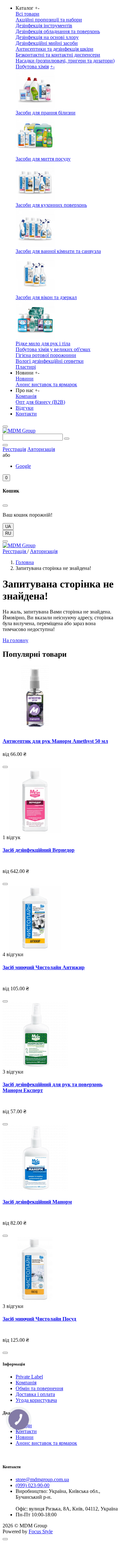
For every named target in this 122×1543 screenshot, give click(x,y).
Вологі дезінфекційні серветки (50, 361)
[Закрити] (5, 506)
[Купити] (5, 767)
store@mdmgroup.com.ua (42, 1479)
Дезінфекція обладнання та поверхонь (58, 31)
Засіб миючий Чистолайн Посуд (39, 1319)
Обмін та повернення (39, 1388)
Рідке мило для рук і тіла (43, 343)
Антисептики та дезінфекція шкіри (54, 49)
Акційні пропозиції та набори (49, 19)
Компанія (26, 396)
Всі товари (27, 14)
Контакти (26, 413)
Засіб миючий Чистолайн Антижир (44, 967)
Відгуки (25, 408)
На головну (15, 640)
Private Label (29, 1376)
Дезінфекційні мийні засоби (47, 43)
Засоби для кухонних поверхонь (51, 205)
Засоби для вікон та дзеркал (46, 297)
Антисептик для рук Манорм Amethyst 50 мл (55, 741)
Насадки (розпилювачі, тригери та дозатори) (65, 60)
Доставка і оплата (35, 1394)
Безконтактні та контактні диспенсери (58, 55)
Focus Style (41, 1531)
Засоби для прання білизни (45, 112)
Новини (25, 378)
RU (8, 533)
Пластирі (26, 367)
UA (8, 526)
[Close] (5, 541)
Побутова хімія (32, 66)
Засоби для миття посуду (43, 159)
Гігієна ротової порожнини (46, 355)
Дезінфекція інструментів (44, 25)
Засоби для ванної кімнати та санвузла (58, 251)
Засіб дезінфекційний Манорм (37, 1202)
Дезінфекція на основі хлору (47, 37)
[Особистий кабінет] (5, 445)
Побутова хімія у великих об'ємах (53, 349)
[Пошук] (66, 439)
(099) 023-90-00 (32, 1485)
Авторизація (41, 449)
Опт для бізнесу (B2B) (40, 402)
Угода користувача (36, 1400)
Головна (25, 562)
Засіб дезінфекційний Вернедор (39, 850)
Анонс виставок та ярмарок (46, 384)
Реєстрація (14, 449)
